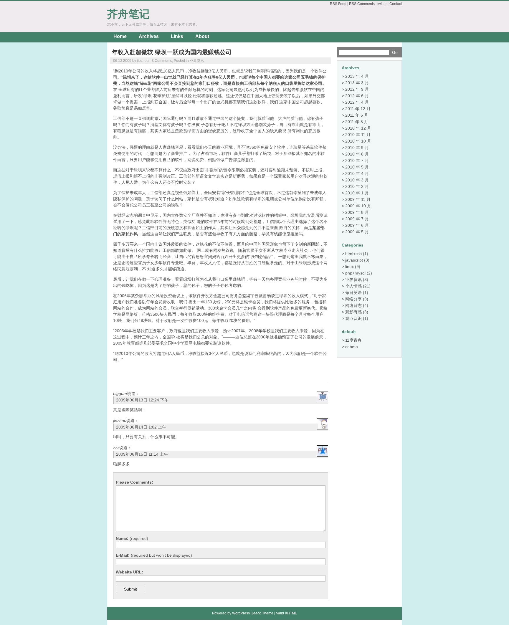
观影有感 (353, 312)
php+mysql (355, 273)
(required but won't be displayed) (154, 555)
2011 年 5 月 (356, 121)
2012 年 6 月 (357, 95)
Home (120, 36)
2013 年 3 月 (357, 82)
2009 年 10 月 (358, 206)
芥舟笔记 (128, 14)
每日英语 (353, 292)
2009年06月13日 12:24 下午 (142, 400)
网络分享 (353, 299)
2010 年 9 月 (357, 147)
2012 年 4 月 (357, 102)
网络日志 (353, 305)
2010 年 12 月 (358, 128)
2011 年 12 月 (358, 108)
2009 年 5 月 (357, 231)
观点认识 (353, 318)
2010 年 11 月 (358, 134)
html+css (353, 253)
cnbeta (351, 346)
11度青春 (353, 340)
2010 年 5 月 (357, 167)
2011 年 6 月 (356, 115)
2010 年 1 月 (357, 193)
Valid (286, 613)
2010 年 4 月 (357, 173)
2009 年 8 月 (357, 212)
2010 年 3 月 (357, 180)
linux (349, 266)
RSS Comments (362, 4)
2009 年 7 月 (357, 218)
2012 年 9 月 (357, 89)
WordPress (241, 613)
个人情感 (353, 286)
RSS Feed (338, 4)
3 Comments (162, 61)
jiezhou (119, 420)
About (202, 36)
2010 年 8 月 (357, 154)
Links (177, 36)
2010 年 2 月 (357, 186)
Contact (395, 4)
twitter (382, 4)
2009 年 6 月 (357, 225)
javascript (354, 260)
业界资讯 (197, 61)
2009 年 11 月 (358, 199)
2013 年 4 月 (357, 76)
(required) (132, 538)
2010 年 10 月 (358, 141)
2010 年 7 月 (357, 160)
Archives (149, 36)
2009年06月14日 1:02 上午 (141, 427)
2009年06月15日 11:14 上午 (142, 454)
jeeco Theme (262, 613)
